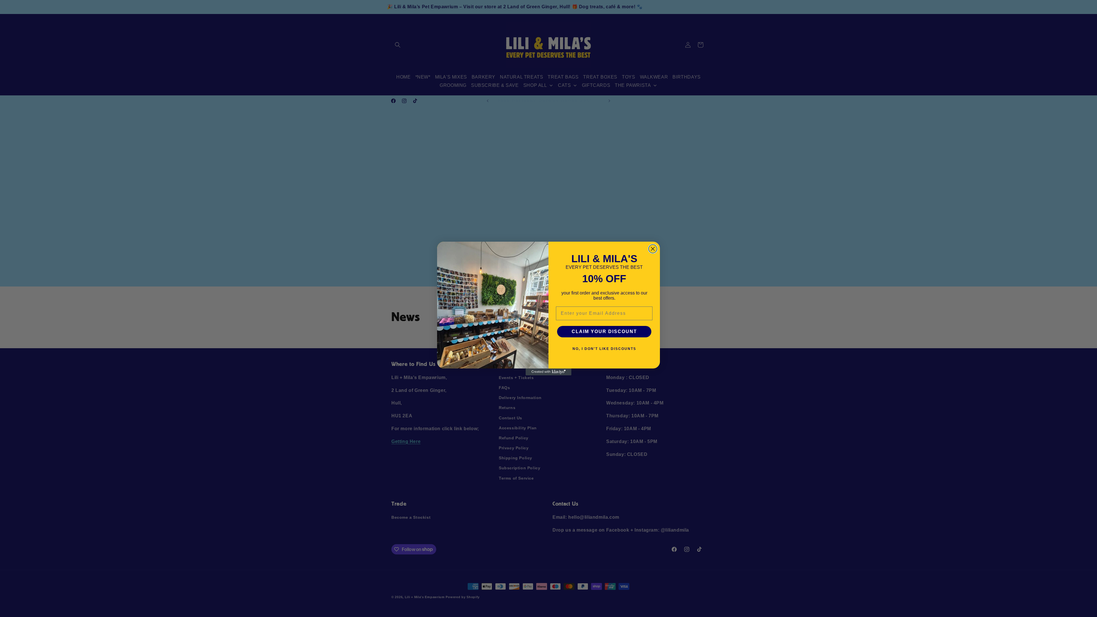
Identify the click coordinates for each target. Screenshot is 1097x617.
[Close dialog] (652, 249)
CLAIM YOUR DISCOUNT (604, 331)
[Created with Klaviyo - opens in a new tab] (548, 371)
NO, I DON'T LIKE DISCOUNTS (604, 349)
